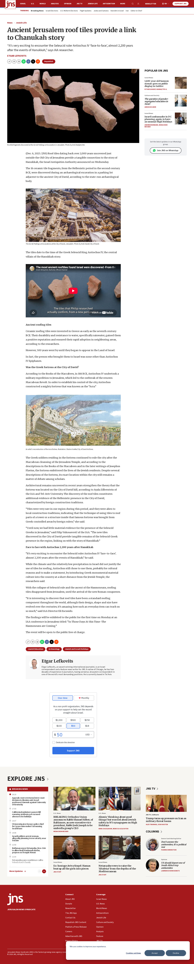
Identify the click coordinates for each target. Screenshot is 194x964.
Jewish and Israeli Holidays (76, 649)
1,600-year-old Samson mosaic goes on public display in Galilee (157, 83)
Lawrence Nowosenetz (170, 871)
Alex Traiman (151, 824)
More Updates (16, 871)
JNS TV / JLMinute (152, 815)
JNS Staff (57, 872)
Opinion (67, 3)
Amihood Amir (150, 107)
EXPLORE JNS (26, 778)
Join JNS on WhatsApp (167, 150)
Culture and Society (152, 95)
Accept (155, 953)
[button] (19, 61)
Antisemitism (109, 3)
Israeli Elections (52, 11)
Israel (23, 3)
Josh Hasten (163, 824)
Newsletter (150, 4)
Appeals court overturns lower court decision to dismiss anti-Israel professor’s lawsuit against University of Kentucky (29, 801)
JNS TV (79, 3)
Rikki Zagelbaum (105, 829)
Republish (48, 61)
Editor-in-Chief (136, 11)
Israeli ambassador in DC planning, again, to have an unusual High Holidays (158, 119)
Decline (176, 953)
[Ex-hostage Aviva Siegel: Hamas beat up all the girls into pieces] (74, 847)
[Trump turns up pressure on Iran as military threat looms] (166, 803)
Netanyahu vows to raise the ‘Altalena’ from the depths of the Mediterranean (117, 868)
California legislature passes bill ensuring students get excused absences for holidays (26, 814)
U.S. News (57, 813)
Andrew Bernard (151, 125)
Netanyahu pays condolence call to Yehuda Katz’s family (27, 861)
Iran (127, 11)
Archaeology (54, 649)
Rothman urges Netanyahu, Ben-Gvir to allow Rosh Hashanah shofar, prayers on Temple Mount (29, 850)
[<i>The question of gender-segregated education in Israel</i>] (181, 100)
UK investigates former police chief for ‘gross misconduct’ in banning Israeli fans (28, 826)
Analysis (55, 3)
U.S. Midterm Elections (69, 11)
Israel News (149, 78)
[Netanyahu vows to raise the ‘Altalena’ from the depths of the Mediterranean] (120, 847)
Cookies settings (133, 953)
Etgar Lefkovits (16, 56)
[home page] (10, 4)
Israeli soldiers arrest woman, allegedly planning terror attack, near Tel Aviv (29, 838)
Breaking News (20, 789)
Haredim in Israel (117, 11)
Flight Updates (85, 11)
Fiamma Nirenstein (168, 850)
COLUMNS (153, 831)
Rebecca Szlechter (120, 829)
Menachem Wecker (60, 831)
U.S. (32, 3)
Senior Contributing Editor (171, 838)
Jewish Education (35, 649)
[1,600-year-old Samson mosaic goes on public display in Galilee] (181, 83)
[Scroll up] (40, 871)
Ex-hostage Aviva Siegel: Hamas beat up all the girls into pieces (71, 867)
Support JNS (180, 3)
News (10, 22)
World (43, 3)
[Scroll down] (44, 871)
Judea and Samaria (101, 11)
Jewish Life (93, 3)
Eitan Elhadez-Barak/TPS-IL (156, 89)
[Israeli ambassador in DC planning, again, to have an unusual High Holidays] (181, 118)
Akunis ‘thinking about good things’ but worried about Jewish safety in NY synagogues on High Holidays (118, 821)
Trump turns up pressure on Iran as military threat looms (166, 820)
